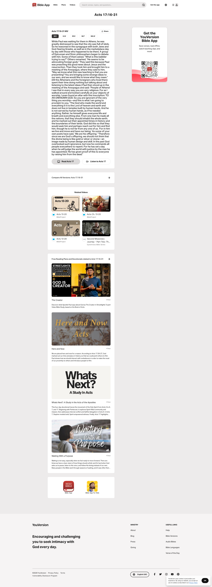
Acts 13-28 (64, 238)
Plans (63, 5)
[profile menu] (175, 4)
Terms (62, 573)
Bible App (68, 493)
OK (205, 580)
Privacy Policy (53, 573)
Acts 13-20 (64, 214)
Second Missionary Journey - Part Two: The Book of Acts (98, 240)
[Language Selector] (165, 4)
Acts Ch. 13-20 (96, 214)
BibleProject (61, 217)
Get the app (154, 5)
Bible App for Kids (92, 493)
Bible (55, 5)
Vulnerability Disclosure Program (44, 576)
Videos (72, 5)
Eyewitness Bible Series (96, 245)
